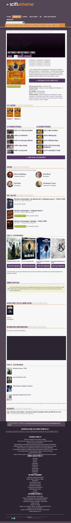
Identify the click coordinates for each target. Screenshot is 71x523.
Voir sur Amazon (14, 266)
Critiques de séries (11, 24)
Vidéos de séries (49, 24)
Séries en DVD (40, 24)
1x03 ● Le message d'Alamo (23, 140)
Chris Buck (47, 174)
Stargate (35, 473)
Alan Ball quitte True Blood (35, 452)
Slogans (52, 26)
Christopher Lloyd (43, 88)
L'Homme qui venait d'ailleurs (35, 487)
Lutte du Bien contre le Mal (42, 96)
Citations (40, 26)
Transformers (35, 465)
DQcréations (29, 517)
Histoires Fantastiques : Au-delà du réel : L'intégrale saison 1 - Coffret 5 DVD (39, 199)
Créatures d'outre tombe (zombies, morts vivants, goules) (43, 98)
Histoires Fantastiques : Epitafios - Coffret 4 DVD (30, 221)
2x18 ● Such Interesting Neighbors (52, 146)
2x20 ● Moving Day (50, 135)
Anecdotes (46, 26)
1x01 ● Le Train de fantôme (23, 130)
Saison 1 (10, 119)
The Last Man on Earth (35, 482)
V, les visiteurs (35, 492)
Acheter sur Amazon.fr (20, 215)
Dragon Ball (35, 470)
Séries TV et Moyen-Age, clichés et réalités (35, 439)
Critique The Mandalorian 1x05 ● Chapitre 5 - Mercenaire (35, 509)
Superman (35, 466)
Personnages (24, 26)
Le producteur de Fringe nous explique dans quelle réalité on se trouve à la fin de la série (35, 449)
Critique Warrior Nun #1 (35, 511)
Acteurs (18, 26)
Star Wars (35, 458)
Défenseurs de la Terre (35, 489)
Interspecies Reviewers (35, 485)
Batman (35, 461)
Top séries (56, 24)
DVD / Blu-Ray (27, 56)
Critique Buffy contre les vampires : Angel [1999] (35, 501)
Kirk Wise (17, 183)
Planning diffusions (31, 24)
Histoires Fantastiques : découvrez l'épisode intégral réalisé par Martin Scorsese (36, 412)
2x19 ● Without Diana (51, 140)
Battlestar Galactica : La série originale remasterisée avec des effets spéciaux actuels (35, 446)
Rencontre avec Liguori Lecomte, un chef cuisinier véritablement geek (35, 441)
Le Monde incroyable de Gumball (35, 477)
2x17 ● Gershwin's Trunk (52, 150)
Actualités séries (21, 24)
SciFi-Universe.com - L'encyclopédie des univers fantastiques (20, 4)
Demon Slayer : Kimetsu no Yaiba (35, 479)
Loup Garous (58, 96)
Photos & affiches (33, 26)
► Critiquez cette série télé (47, 80)
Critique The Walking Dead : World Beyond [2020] (35, 498)
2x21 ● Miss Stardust (51, 130)
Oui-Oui (35, 490)
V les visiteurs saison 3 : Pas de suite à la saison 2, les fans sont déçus (35, 451)
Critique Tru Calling (35, 504)
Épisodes (20, 56)
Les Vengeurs (35, 468)
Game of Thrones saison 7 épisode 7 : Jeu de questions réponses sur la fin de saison (35, 454)
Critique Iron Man (35, 503)
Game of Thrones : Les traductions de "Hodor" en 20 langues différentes (35, 447)
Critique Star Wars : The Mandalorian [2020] (35, 499)
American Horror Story (35, 484)
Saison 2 (18, 119)
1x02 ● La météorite (21, 135)
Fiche (15, 56)
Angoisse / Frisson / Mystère (41, 99)
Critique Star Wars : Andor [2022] (35, 496)
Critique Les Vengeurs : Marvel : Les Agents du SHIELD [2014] (35, 506)
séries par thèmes (10, 26)
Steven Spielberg (20, 174)
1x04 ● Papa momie (20, 145)
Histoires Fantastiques (39, 93)
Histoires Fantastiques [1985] (21, 52)
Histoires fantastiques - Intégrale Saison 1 (28, 210)
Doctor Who (35, 471)
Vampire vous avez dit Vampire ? (35, 442)
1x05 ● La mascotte (20, 150)
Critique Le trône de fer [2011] (35, 508)
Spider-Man (35, 463)
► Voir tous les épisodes (36, 157)
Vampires (52, 96)
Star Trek (35, 460)
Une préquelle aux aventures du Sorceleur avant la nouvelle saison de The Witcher (35, 444)
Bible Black (35, 480)
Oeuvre (10, 56)
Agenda (57, 26)
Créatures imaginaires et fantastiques (48, 94)
